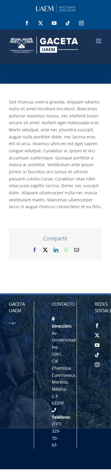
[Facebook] (97, 325)
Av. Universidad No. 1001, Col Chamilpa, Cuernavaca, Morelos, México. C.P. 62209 (64, 368)
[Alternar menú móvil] (99, 41)
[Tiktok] (97, 354)
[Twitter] (97, 335)
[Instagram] (97, 364)
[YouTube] (97, 345)
